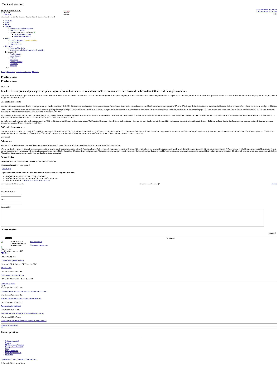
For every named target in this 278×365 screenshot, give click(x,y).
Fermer (274, 184)
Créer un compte (262, 11)
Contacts (8, 343)
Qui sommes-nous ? (12, 341)
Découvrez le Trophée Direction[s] (21, 28)
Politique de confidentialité (14, 347)
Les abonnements (262, 10)
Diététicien (35, 72)
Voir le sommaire (36, 242)
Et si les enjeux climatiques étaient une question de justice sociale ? (23, 321)
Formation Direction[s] (17, 48)
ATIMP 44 (4, 253)
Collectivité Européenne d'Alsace (12, 260)
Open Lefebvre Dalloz (8, 359)
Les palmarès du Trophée (22, 34)
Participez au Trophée (17, 30)
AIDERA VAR (6, 268)
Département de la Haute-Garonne (12, 275)
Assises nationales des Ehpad (11, 306)
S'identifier (273, 11)
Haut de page (6, 169)
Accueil (3, 72)
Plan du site (8, 14)
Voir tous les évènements (9, 325)
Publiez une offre (15, 44)
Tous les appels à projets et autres (15, 55)
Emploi (7, 38)
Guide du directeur (16, 62)
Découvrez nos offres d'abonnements (37, 180)
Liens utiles (9, 355)
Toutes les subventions (14, 59)
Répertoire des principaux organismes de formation (27, 50)
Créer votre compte (51, 178)
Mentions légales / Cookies (14, 345)
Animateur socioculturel (23, 72)
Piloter (7, 24)
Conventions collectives (14, 65)
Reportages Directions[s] (22, 36)
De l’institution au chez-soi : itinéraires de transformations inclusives (24, 291)
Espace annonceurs (11, 351)
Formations (9, 46)
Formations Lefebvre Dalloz (27, 359)
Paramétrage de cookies (13, 353)
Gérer (7, 22)
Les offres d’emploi (16, 40)
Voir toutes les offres (8, 284)
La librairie (273, 10)
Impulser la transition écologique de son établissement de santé (22, 313)
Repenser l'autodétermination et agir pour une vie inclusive (21, 299)
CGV (7, 349)
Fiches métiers (15, 42)
